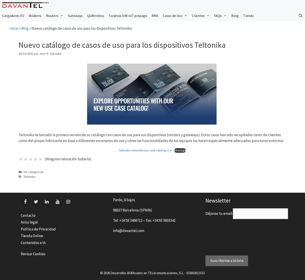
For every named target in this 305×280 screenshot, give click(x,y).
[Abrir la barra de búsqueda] (300, 15)
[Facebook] (25, 202)
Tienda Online (32, 235)
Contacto (28, 215)
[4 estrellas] (35, 159)
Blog (235, 15)
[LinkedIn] (46, 202)
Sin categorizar (33, 172)
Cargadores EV (13, 15)
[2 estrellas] (25, 159)
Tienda (248, 15)
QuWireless (95, 15)
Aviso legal (29, 222)
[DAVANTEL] (26, 5)
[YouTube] (57, 202)
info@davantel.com (128, 230)
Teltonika (29, 177)
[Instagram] (68, 202)
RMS (155, 15)
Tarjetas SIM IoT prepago (128, 15)
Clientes (198, 15)
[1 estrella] (21, 159)
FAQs (218, 15)
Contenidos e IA (33, 242)
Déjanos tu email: (219, 213)
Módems (35, 15)
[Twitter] (35, 202)
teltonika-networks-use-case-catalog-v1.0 (145, 150)
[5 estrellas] (40, 159)
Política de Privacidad (38, 229)
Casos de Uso (172, 15)
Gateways (75, 15)
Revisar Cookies (33, 253)
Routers (52, 15)
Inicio (14, 28)
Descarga (180, 150)
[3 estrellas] (30, 159)
